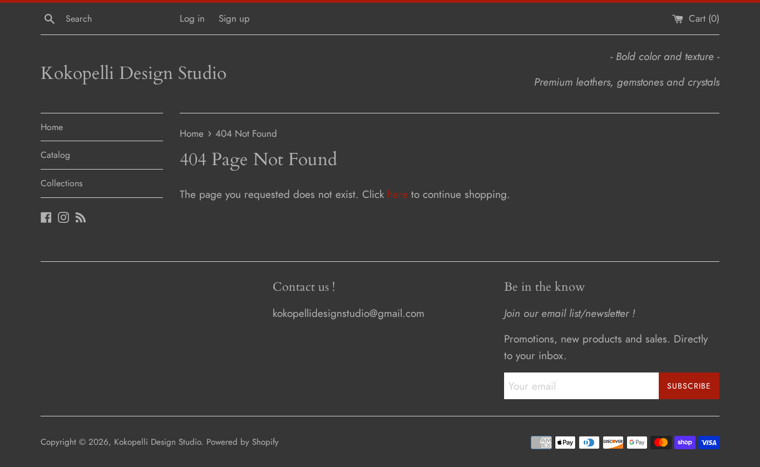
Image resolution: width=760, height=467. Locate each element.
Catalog (55, 154)
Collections (61, 183)
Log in (192, 18)
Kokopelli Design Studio (133, 73)
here (397, 194)
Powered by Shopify (242, 442)
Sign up (234, 18)
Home (52, 127)
